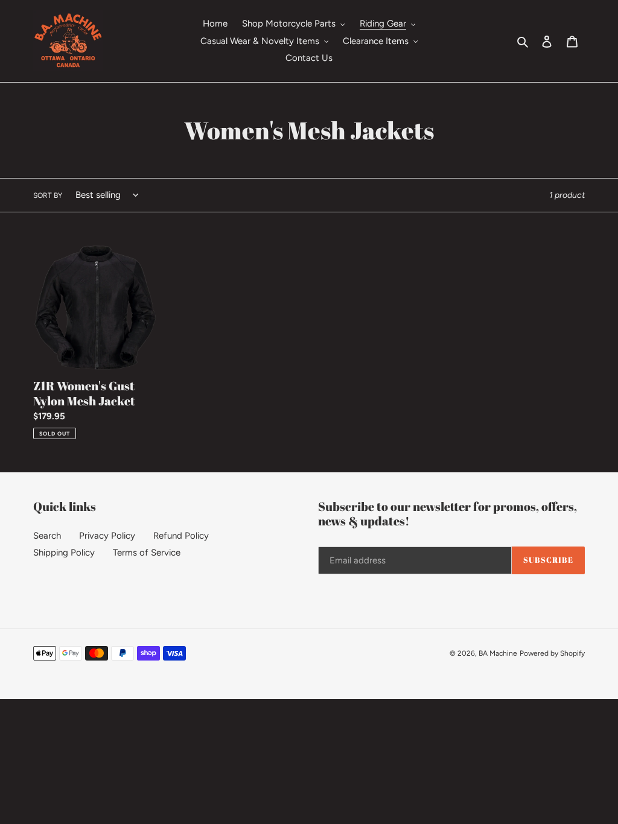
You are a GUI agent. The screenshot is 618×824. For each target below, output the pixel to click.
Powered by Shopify (552, 653)
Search (47, 535)
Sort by (47, 195)
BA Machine (498, 653)
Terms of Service (146, 552)
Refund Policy (181, 535)
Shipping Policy (64, 552)
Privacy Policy (107, 535)
